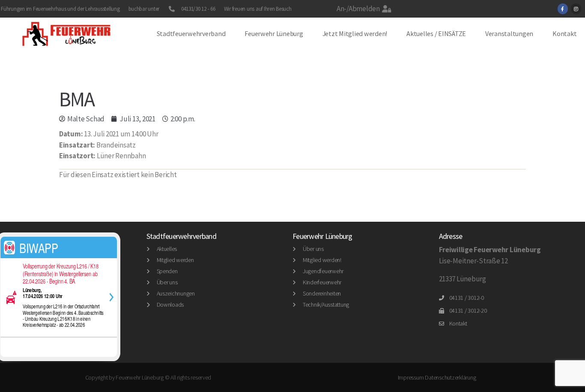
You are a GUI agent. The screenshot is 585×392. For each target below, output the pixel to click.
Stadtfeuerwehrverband (191, 33)
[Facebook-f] (563, 8)
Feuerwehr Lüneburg (274, 33)
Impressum (411, 377)
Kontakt (564, 33)
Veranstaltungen (509, 33)
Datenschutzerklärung (450, 377)
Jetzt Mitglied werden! (354, 33)
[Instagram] (576, 8)
